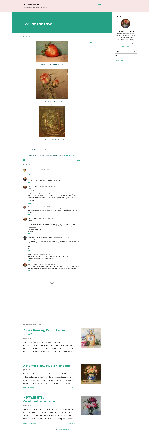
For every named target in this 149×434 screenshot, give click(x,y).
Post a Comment (33, 356)
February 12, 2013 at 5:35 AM (47, 218)
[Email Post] (24, 160)
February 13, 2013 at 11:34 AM (61, 237)
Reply (30, 174)
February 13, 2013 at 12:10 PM (42, 254)
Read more (72, 356)
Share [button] (91, 42)
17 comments (32, 387)
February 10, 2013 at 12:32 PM (47, 186)
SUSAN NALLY (31, 178)
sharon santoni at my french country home (40, 237)
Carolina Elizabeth (33, 4)
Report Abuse (119, 60)
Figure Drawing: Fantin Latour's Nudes (45, 332)
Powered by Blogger (63, 429)
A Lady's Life (31, 169)
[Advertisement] (49, 304)
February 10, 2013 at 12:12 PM (44, 178)
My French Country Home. (69, 155)
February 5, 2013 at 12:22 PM (43, 169)
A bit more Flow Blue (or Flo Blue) (46, 366)
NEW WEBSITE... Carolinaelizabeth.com (39, 399)
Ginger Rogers (32, 206)
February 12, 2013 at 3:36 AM (44, 206)
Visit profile (125, 46)
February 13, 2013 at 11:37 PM (47, 264)
